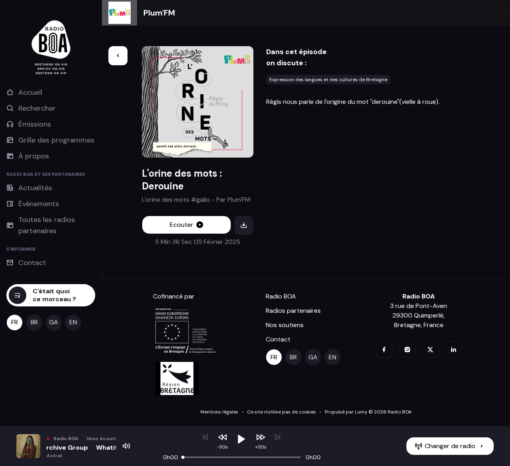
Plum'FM (159, 13)
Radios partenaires (293, 310)
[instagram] (407, 349)
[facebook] (384, 349)
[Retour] (118, 55)
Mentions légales (219, 412)
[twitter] (430, 349)
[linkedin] (453, 349)
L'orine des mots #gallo (176, 199)
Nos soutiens (285, 325)
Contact (278, 339)
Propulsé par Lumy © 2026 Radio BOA (368, 412)
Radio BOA (281, 296)
